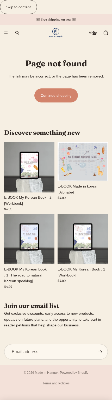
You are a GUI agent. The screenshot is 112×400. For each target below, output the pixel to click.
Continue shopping (56, 95)
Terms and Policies (56, 383)
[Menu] (6, 33)
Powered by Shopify (74, 373)
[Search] (17, 32)
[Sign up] (100, 351)
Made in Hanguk (46, 373)
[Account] (94, 32)
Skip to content (18, 7)
